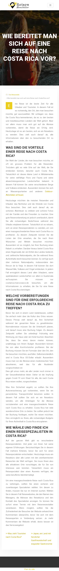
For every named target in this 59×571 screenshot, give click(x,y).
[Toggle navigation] (50, 5)
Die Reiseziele (14, 95)
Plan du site (29, 569)
